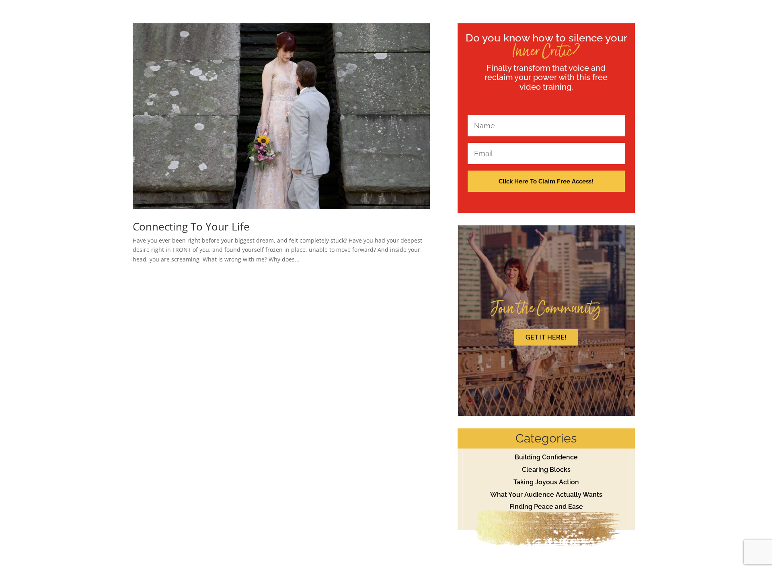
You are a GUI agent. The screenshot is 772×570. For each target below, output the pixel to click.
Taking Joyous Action (546, 482)
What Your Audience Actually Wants (546, 494)
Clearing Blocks (546, 469)
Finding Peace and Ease (546, 506)
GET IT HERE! (546, 337)
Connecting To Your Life (191, 226)
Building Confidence (546, 457)
